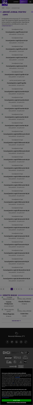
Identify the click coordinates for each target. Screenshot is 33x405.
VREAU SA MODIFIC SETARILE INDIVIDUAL (16, 402)
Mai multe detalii (17, 377)
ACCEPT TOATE (16, 400)
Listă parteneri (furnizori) (5, 397)
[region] (16, 386)
